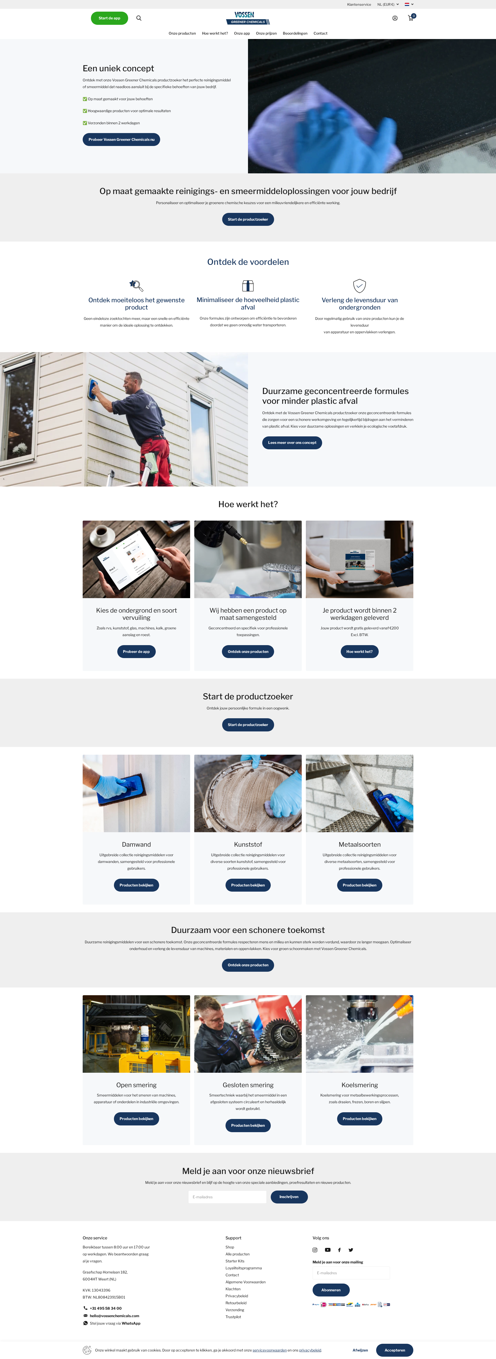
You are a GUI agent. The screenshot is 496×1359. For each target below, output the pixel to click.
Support (233, 1238)
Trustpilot (233, 1317)
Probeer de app (136, 651)
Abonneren (331, 1290)
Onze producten (182, 33)
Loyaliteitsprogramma (244, 1268)
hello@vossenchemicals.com (114, 1316)
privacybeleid (310, 1350)
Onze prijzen (266, 33)
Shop (230, 1247)
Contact (321, 33)
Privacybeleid (237, 1296)
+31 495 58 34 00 (106, 1308)
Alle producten (238, 1254)
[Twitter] (350, 1250)
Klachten (233, 1289)
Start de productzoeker (248, 219)
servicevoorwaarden (270, 1350)
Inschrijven (289, 1196)
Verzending (235, 1310)
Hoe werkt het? (215, 33)
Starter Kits (235, 1261)
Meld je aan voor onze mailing (338, 1262)
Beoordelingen (295, 33)
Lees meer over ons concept (292, 442)
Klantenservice (359, 4)
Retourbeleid (236, 1303)
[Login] (397, 18)
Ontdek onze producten (248, 651)
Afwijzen (360, 1350)
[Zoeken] (138, 18)
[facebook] (339, 1250)
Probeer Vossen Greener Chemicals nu (121, 139)
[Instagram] (315, 1250)
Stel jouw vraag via (115, 1323)
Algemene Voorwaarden (246, 1282)
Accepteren (395, 1350)
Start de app (109, 18)
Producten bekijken (136, 885)
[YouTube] (327, 1250)
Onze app (242, 33)
